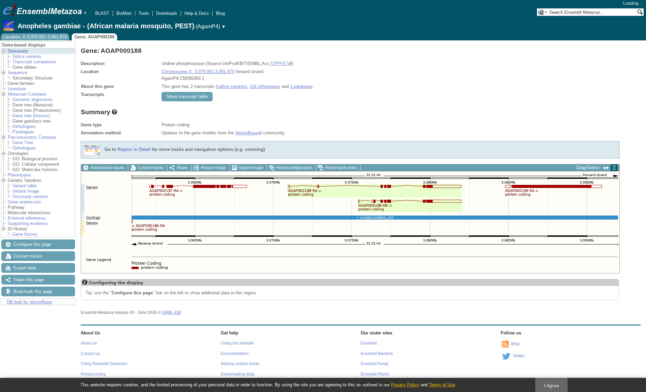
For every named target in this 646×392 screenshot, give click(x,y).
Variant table (24, 185)
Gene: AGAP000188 (94, 36)
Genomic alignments (32, 99)
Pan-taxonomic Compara (32, 137)
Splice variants (26, 56)
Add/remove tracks (107, 167)
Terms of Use (442, 384)
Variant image (25, 191)
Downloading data (237, 374)
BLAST (102, 13)
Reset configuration (294, 167)
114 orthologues (265, 86)
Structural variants (30, 196)
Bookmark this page (32, 291)
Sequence (17, 72)
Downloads (166, 13)
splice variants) (232, 86)
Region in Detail (134, 149)
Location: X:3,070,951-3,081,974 (35, 36)
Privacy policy (93, 374)
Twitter (519, 356)
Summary (18, 51)
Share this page (28, 279)
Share (182, 167)
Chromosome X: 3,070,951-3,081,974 (198, 71)
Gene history (24, 234)
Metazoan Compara (27, 94)
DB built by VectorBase (29, 301)
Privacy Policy (405, 384)
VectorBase (246, 132)
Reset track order (341, 167)
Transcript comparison (34, 61)
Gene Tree (22, 142)
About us (89, 343)
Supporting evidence (27, 223)
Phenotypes (19, 174)
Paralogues (23, 131)
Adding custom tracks (240, 364)
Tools (144, 13)
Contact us (90, 354)
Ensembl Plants (375, 374)
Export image (251, 167)
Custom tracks (27, 256)
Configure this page (32, 244)
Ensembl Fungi (374, 364)
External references (27, 218)
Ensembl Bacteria (377, 354)
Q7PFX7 (279, 63)
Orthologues (24, 126)
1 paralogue (301, 86)
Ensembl (369, 343)
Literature (17, 88)
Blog (220, 13)
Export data (24, 267)
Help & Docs (196, 13)
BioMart (124, 13)
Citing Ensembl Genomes (104, 364)
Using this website (237, 343)
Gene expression (24, 201)
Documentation (235, 354)
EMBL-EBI (171, 313)
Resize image (213, 167)
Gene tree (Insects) (31, 115)
